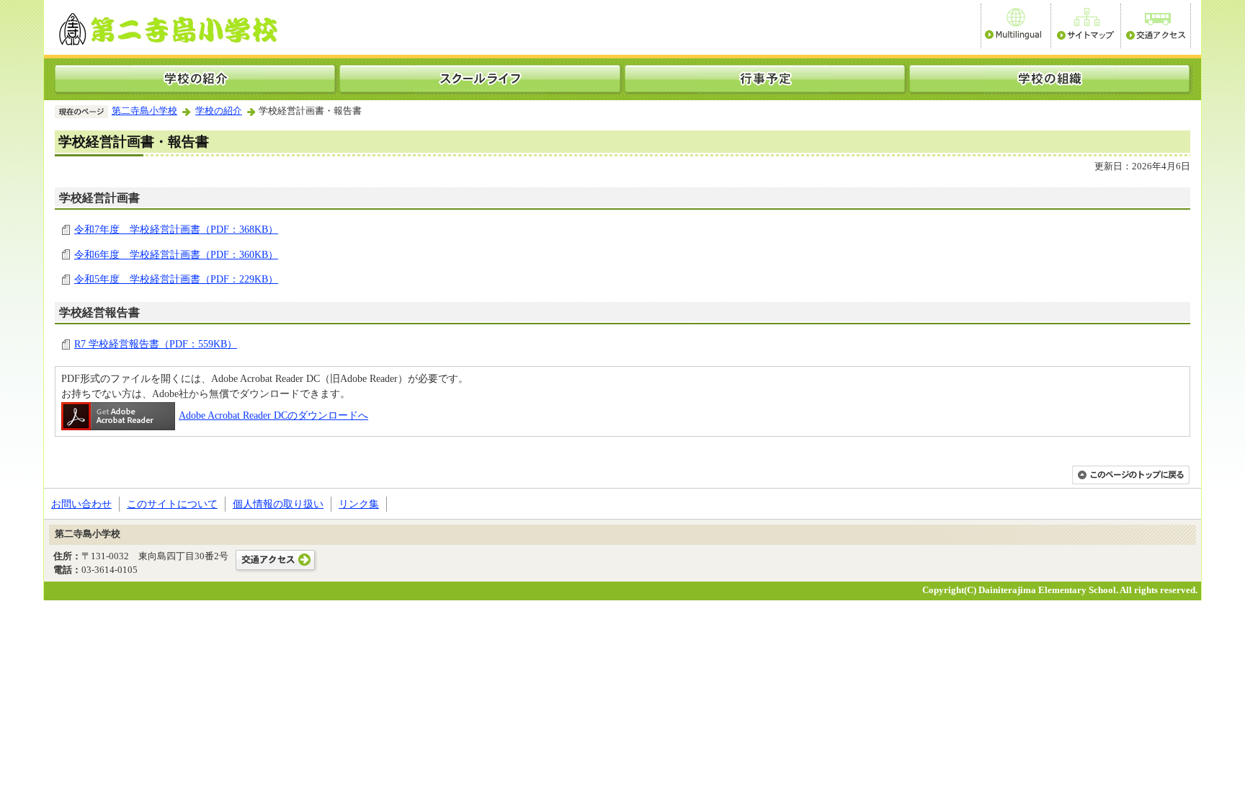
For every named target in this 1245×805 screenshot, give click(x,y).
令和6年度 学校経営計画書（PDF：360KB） (176, 254)
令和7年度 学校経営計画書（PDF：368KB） (176, 229)
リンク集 (359, 504)
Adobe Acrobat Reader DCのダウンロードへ (273, 415)
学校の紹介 (218, 111)
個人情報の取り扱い (278, 504)
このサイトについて (172, 504)
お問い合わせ (81, 504)
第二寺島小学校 (144, 111)
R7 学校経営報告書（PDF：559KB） (155, 344)
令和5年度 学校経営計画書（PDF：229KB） (176, 279)
